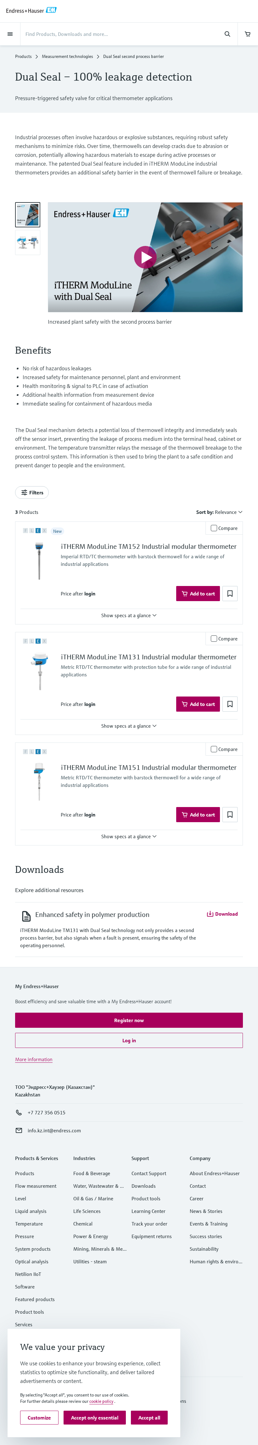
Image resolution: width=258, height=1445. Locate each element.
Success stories (206, 1236)
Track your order (149, 1223)
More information (34, 1059)
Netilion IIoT (28, 1274)
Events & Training (208, 1223)
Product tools (29, 1312)
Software (25, 1286)
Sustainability (204, 1249)
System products (33, 1249)
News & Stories (206, 1211)
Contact (198, 1186)
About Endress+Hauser (215, 1173)
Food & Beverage (91, 1173)
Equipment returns (152, 1236)
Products (23, 56)
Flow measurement (35, 1186)
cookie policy (101, 1401)
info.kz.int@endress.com (54, 1130)
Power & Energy (90, 1236)
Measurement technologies (67, 56)
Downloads (144, 1186)
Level (20, 1198)
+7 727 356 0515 (46, 1112)
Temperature (29, 1223)
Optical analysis (31, 1261)
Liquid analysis (31, 1211)
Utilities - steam (90, 1261)
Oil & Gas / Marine (93, 1198)
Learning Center (148, 1211)
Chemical (83, 1223)
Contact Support (149, 1173)
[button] (89, 593)
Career (197, 1198)
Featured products (35, 1299)
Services (23, 1324)
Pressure (24, 1236)
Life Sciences (87, 1211)
